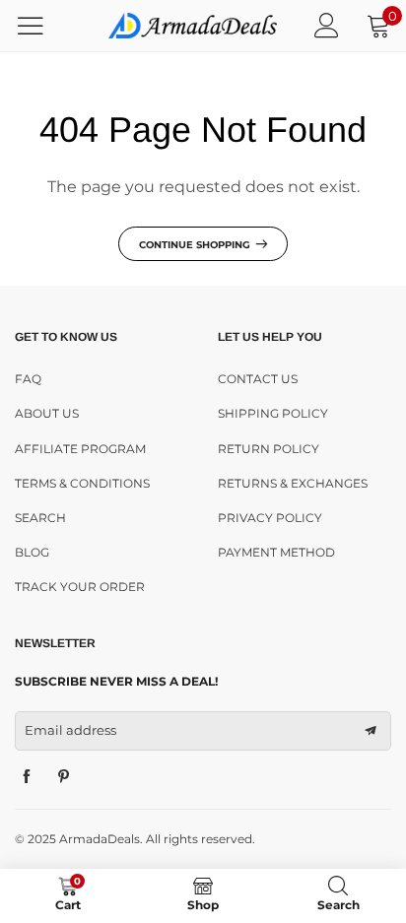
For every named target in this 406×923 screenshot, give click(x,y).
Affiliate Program (80, 448)
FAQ (28, 378)
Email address (70, 730)
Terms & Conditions (82, 483)
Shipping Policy (273, 413)
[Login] (327, 25)
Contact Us (258, 378)
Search (40, 517)
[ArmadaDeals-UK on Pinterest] (64, 777)
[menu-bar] (43, 25)
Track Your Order (80, 586)
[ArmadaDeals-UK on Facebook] (26, 777)
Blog (32, 552)
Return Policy (268, 448)
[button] (370, 731)
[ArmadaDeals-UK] (193, 25)
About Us (47, 413)
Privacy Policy (270, 517)
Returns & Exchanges (293, 483)
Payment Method (276, 552)
